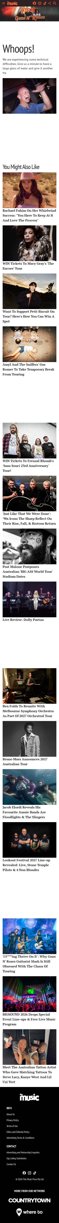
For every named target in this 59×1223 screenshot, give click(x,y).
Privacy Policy (13, 1120)
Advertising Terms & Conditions (20, 1137)
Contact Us (11, 1164)
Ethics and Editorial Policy (18, 1132)
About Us (11, 1114)
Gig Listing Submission (16, 1158)
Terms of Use (12, 1126)
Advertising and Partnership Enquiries (23, 1152)
